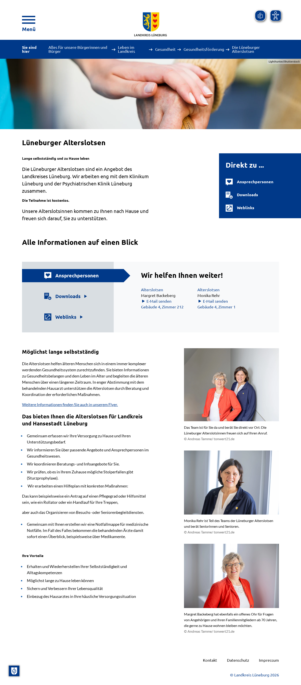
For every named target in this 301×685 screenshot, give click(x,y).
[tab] (71, 275)
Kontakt (210, 660)
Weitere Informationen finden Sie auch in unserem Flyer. (70, 404)
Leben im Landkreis (126, 49)
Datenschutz (238, 660)
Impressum (269, 660)
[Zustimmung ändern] (14, 671)
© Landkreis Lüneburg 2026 (254, 674)
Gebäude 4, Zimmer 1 (216, 306)
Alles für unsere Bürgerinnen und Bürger (77, 49)
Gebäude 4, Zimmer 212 (162, 306)
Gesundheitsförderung (204, 49)
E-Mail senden (159, 301)
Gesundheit (165, 49)
